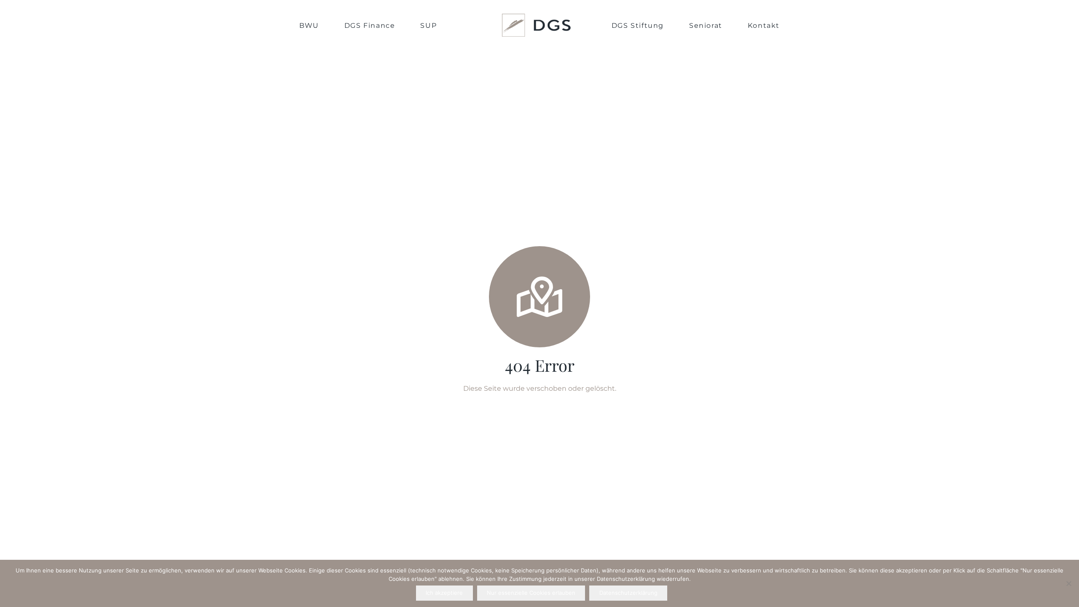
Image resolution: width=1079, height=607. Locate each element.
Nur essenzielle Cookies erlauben (531, 592)
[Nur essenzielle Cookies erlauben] (1068, 583)
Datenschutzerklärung (628, 592)
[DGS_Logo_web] (537, 25)
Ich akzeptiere (444, 592)
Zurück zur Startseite (539, 405)
